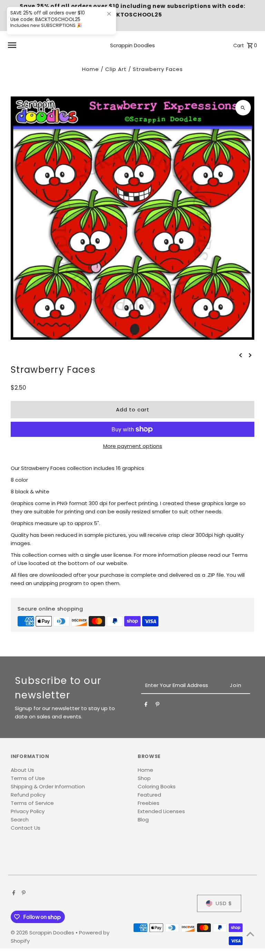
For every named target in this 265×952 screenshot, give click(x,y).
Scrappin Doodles (132, 45)
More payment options (132, 446)
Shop (144, 778)
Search (20, 819)
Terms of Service (32, 803)
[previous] (240, 355)
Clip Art (116, 69)
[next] (250, 355)
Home (90, 69)
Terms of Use (28, 778)
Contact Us (25, 827)
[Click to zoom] (243, 107)
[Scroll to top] (250, 934)
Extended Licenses (161, 811)
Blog (143, 819)
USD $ (224, 903)
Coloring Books (157, 786)
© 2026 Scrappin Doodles (43, 932)
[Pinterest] (157, 706)
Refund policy (28, 794)
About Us (22, 770)
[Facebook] (146, 706)
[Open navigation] (50, 45)
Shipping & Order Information (48, 786)
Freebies (148, 803)
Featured (149, 794)
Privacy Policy (28, 811)
